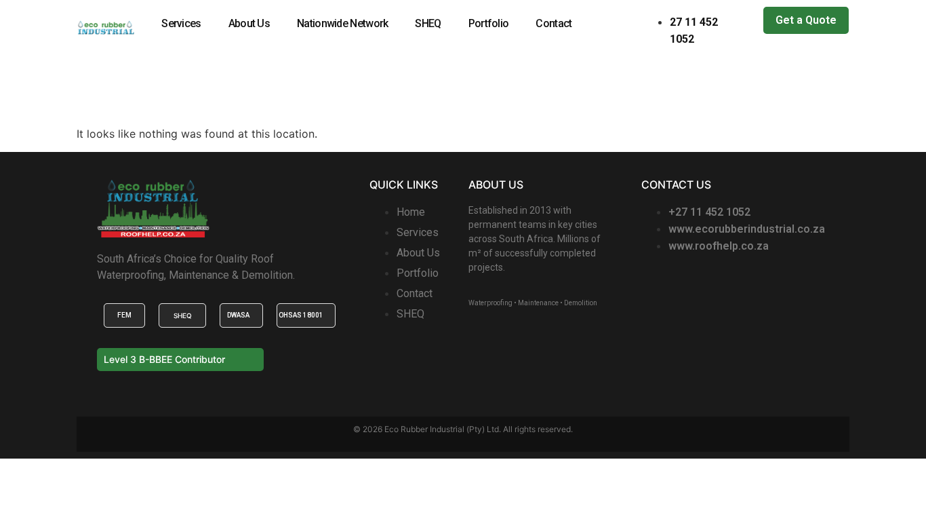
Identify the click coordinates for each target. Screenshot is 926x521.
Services (181, 23)
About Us (249, 23)
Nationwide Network (342, 23)
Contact (553, 23)
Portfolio (488, 23)
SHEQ (428, 23)
